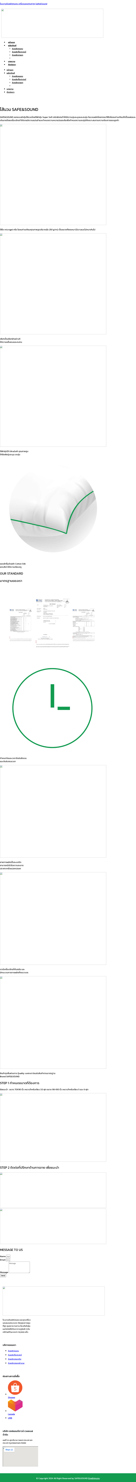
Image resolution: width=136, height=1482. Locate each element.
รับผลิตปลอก (17, 55)
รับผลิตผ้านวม (18, 58)
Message (4, 1272)
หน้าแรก (11, 42)
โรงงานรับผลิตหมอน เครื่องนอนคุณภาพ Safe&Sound (23, 3)
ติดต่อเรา (12, 64)
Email (3, 1259)
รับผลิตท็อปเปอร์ (19, 51)
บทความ (11, 61)
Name (3, 1256)
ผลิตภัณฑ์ (12, 45)
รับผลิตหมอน (17, 48)
